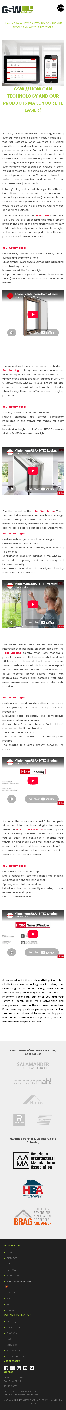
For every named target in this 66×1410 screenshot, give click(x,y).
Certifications (13, 1327)
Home (7, 23)
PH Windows (13, 1275)
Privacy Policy (13, 1350)
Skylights (11, 1292)
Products (12, 1258)
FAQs (9, 1338)
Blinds (10, 1298)
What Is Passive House (19, 1281)
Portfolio (11, 1269)
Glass (9, 1264)
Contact (11, 1310)
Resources (12, 1344)
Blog (9, 1304)
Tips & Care (12, 1333)
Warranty (11, 1321)
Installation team (15, 1356)
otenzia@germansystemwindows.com (23, 1391)
